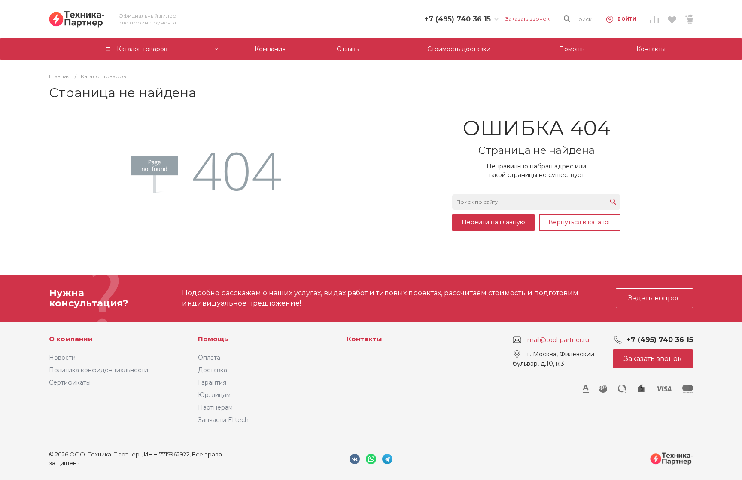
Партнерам (215, 407)
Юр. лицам (214, 395)
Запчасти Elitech (223, 420)
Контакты (364, 339)
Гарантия (212, 382)
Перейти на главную (493, 222)
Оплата (209, 357)
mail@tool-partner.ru (558, 339)
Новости (62, 357)
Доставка (212, 370)
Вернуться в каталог (579, 222)
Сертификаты (70, 382)
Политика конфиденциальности (98, 370)
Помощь (213, 339)
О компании (71, 339)
